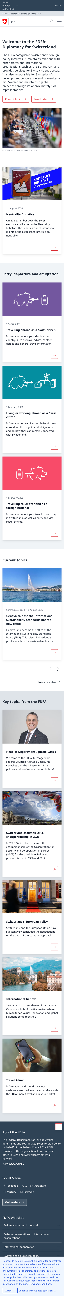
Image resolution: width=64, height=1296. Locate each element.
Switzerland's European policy (21, 1256)
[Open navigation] (59, 21)
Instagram (40, 1185)
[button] (58, 1126)
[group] (32, 614)
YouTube (12, 1192)
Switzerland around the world (21, 1225)
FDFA (12, 21)
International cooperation (19, 1247)
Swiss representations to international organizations (26, 1236)
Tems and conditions (40, 1283)
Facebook (12, 1185)
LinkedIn (29, 1192)
